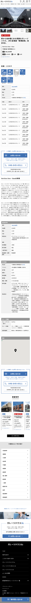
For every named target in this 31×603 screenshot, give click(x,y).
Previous (1, 19)
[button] (15, 350)
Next (29, 19)
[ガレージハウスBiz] (7, 1)
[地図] (24, 97)
